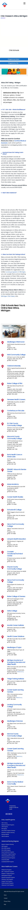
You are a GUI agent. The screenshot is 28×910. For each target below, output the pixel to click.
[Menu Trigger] (24, 3)
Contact (5, 898)
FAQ (5, 904)
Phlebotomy (20, 671)
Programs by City (13, 63)
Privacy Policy (7, 901)
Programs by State (13, 59)
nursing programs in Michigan (15, 272)
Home (5, 895)
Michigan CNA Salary (8, 296)
